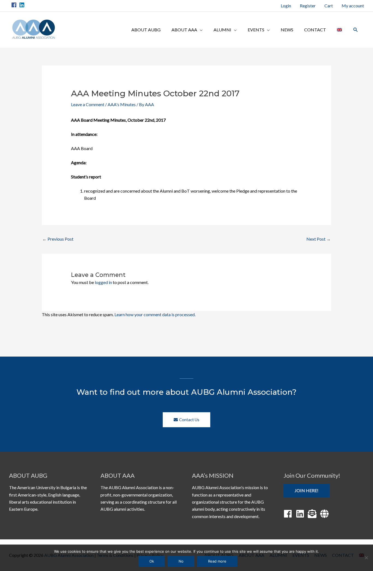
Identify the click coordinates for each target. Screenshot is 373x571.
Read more (217, 561)
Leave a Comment (87, 104)
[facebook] (14, 5)
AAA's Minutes (122, 104)
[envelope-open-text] (313, 513)
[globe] (325, 513)
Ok (151, 561)
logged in (103, 282)
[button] (356, 30)
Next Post (318, 238)
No (181, 561)
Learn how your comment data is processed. (155, 314)
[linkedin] (22, 5)
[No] (366, 557)
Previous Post (57, 238)
